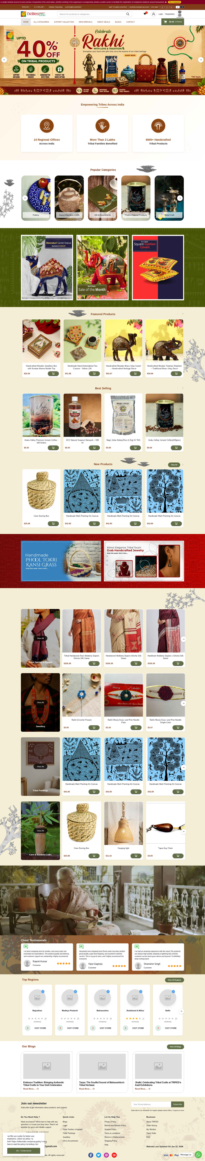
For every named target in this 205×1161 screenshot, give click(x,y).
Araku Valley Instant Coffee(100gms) (164, 440)
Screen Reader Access (139, 7)
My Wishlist (151, 1129)
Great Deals (103, 22)
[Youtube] (114, 1155)
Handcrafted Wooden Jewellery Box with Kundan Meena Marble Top (41, 367)
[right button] (201, 60)
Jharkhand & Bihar (135, 1010)
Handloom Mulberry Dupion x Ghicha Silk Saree (166, 657)
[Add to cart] (53, 373)
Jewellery (66, 1137)
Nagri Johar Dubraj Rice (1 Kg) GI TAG (123, 440)
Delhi (167, 1010)
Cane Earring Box (41, 516)
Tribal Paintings (69, 1133)
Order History (151, 1125)
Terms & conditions (112, 1133)
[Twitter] (98, 1155)
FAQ (148, 1137)
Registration (170, 14)
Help (106, 1145)
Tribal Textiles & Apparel (72, 1129)
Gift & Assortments (70, 1141)
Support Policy (110, 1129)
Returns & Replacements (115, 1137)
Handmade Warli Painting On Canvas (82, 516)
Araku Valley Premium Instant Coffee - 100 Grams (41, 441)
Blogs (118, 22)
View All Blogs (175, 1047)
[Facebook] (90, 1155)
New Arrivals (85, 22)
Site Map (154, 7)
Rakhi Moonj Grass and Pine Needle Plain (123, 721)
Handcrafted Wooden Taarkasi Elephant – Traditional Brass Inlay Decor (164, 367)
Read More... (29, 1089)
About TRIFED (152, 1122)
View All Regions (174, 980)
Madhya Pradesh (70, 1010)
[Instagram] (106, 1155)
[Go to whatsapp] (198, 1154)
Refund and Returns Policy (115, 1125)
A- (162, 7)
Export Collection (64, 22)
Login (161, 14)
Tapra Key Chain (165, 848)
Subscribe (177, 1104)
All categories (41, 22)
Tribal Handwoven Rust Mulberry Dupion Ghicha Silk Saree (81, 657)
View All (174, 465)
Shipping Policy (111, 1141)
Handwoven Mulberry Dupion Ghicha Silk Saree (123, 657)
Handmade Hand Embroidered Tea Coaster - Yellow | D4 (82, 367)
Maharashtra (102, 1010)
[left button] (4, 60)
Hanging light (123, 848)
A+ (171, 7)
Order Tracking (56, 7)
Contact (130, 22)
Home (26, 22)
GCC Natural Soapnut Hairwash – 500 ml (82, 441)
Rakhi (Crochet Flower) (82, 720)
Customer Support (73, 7)
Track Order (151, 1133)
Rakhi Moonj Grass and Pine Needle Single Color (165, 721)
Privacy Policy (110, 1122)
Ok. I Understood (23, 1151)
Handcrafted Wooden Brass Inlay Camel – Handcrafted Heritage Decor (123, 367)
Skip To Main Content (118, 7)
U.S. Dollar (39, 7)
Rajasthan (37, 1010)
